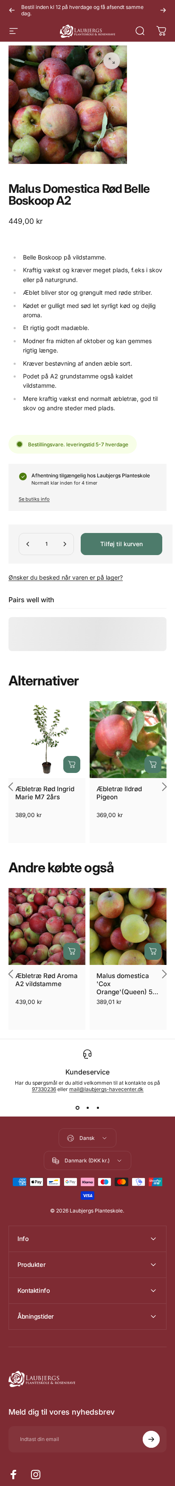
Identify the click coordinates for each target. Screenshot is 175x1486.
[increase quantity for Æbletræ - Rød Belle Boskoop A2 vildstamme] (64, 544)
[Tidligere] (12, 10)
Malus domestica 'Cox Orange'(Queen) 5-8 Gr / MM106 (128, 984)
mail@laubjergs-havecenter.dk (106, 1089)
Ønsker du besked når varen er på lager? (65, 577)
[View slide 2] (87, 1108)
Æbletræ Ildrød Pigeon (119, 793)
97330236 (44, 1089)
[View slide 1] (77, 1108)
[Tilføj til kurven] (71, 764)
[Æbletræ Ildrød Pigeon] (128, 739)
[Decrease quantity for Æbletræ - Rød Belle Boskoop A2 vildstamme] (28, 544)
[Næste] (163, 10)
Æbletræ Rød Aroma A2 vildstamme (46, 980)
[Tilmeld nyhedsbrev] (151, 1439)
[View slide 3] (98, 1108)
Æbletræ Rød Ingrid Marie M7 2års (44, 793)
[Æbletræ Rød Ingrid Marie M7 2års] (46, 739)
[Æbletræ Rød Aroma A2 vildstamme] (46, 926)
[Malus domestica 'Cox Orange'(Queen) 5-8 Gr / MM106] (128, 926)
